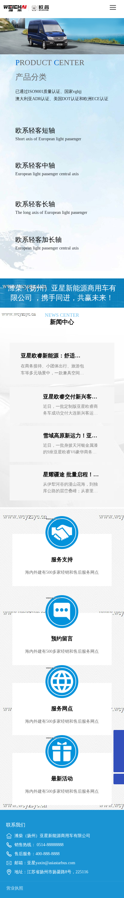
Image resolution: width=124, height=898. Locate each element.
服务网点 (62, 709)
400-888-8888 (48, 854)
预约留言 (62, 639)
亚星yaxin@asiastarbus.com (51, 863)
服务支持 (62, 560)
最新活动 (62, 779)
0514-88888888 (50, 844)
